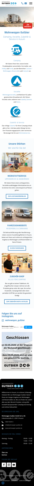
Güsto (18, 102)
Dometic (29, 99)
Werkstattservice (24, 133)
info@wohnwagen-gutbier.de (13, 425)
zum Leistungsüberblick (17, 196)
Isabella (23, 99)
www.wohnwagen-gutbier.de (13, 428)
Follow (29, 327)
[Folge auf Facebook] (4, 465)
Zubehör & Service (17, 123)
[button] (3, 483)
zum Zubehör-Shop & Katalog (17, 301)
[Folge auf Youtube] (14, 465)
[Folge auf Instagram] (9, 465)
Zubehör (12, 126)
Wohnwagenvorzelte (9, 95)
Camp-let (26, 71)
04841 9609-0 (9, 422)
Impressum (6, 480)
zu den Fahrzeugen (17, 248)
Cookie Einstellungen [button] (25, 480)
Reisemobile (16, 71)
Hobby (4, 69)
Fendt (11, 69)
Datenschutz (14, 480)
